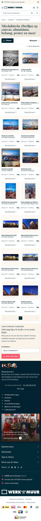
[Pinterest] (12, 467)
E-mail (22, 389)
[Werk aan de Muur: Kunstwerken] (38, 447)
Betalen (7, 401)
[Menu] (2, 7)
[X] (18, 467)
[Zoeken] (37, 13)
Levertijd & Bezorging (12, 404)
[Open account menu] (34, 8)
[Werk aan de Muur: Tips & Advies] (38, 457)
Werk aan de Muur (9, 462)
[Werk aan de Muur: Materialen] (38, 452)
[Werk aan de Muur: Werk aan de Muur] (38, 462)
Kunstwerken (7, 447)
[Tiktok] (21, 467)
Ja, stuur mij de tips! (10, 356)
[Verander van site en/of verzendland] (38, 2)
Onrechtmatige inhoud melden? (15, 502)
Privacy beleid (31, 502)
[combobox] (16, 13)
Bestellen (8, 398)
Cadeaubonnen (10, 410)
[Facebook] (15, 467)
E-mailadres (5, 346)
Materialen (6, 452)
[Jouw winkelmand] (38, 8)
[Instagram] (9, 467)
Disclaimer (28, 499)
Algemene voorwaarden (16, 499)
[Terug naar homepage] (13, 7)
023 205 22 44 (31, 385)
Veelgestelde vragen (12, 395)
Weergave (33, 41)
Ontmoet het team (10, 438)
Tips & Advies (7, 457)
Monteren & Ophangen (12, 407)
